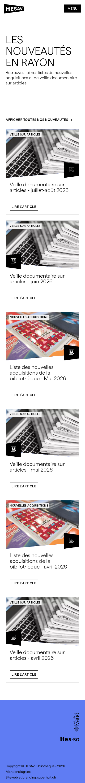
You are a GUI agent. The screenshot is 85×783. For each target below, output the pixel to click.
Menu (73, 8)
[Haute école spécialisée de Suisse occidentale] (69, 739)
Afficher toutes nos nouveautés (37, 120)
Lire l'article (24, 207)
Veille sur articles (25, 134)
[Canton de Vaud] (76, 722)
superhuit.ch (46, 777)
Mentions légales (18, 772)
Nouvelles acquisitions (29, 317)
